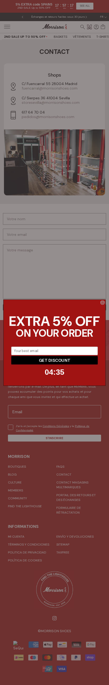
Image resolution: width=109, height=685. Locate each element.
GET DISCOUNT (54, 360)
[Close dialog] (102, 302)
